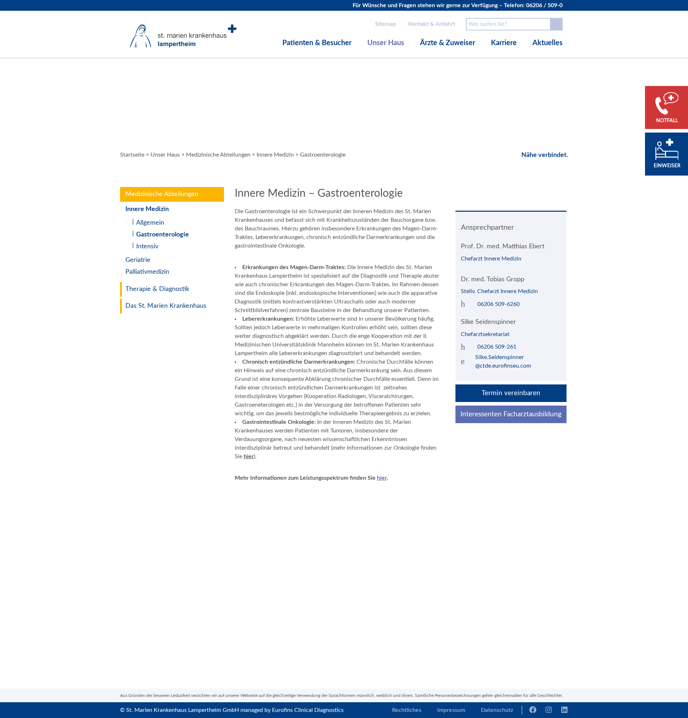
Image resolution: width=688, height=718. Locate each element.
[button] (243, 567)
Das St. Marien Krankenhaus (165, 306)
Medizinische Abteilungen (218, 155)
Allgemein (150, 223)
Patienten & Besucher (317, 43)
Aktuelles (547, 43)
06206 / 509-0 (544, 5)
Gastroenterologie (162, 234)
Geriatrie (137, 260)
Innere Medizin (275, 155)
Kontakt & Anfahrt (431, 24)
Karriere (504, 43)
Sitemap (385, 24)
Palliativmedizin (147, 272)
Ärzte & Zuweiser (447, 43)
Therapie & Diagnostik (157, 289)
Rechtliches (406, 710)
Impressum (451, 710)
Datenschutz (497, 710)
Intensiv (147, 246)
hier (249, 456)
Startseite (132, 155)
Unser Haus (385, 43)
